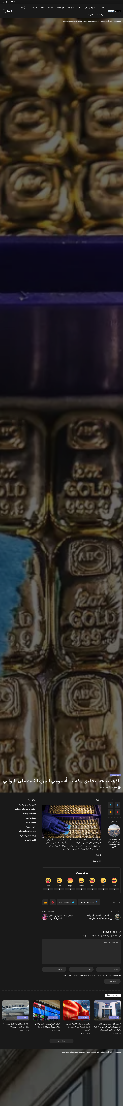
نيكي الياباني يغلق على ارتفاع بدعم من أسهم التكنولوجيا (47, 1025)
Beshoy (114, 787)
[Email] (110, 812)
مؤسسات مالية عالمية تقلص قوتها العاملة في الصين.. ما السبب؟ (78, 1026)
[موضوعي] (114, 11)
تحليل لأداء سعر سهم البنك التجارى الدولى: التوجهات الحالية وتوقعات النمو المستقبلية (107, 1026)
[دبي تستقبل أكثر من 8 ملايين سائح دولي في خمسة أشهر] (114, 830)
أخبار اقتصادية (115, 775)
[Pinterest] (9, 2)
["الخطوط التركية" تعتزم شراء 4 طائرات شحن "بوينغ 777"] (15, 1010)
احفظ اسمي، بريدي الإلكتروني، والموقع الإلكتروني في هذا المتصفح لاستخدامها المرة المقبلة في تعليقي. (90, 975)
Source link (97, 861)
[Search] (4, 11)
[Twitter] (12, 2)
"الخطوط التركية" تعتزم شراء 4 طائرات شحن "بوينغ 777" (16, 1025)
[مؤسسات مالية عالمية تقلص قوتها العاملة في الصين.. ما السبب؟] (76, 1010)
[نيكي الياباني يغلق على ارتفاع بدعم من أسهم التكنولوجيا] (46, 1010)
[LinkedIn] (3, 2)
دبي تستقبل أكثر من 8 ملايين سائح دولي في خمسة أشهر (114, 843)
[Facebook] (14, 2)
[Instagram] (6, 2)
